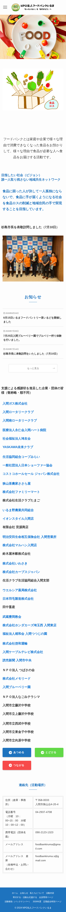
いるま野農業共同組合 (18, 510)
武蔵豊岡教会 (12, 617)
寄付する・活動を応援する (25, 897)
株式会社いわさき (15, 563)
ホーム (15, 893)
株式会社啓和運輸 (15, 643)
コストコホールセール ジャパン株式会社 (31, 474)
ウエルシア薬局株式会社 (20, 590)
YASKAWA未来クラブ (18, 447)
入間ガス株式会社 (15, 403)
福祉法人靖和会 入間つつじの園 (25, 633)
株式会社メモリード (17, 678)
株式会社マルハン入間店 (20, 545)
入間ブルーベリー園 (17, 687)
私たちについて (37, 893)
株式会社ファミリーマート (21, 492)
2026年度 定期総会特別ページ (47, 901)
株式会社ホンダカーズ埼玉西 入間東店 (29, 625)
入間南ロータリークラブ (20, 420)
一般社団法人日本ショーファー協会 (27, 465)
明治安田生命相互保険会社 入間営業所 (29, 537)
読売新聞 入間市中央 (17, 660)
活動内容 (50, 893)
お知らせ (24, 893)
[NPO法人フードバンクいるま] (33, 7)
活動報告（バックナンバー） (18, 901)
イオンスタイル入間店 (18, 518)
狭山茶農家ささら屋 (17, 483)
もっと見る (33, 368)
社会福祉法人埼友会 (17, 438)
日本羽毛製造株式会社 (18, 598)
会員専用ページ (46, 897)
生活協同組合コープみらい (21, 457)
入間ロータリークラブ (18, 412)
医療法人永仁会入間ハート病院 (24, 430)
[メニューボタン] (5, 7)
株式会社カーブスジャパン (21, 572)
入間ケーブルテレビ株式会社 (23, 652)
